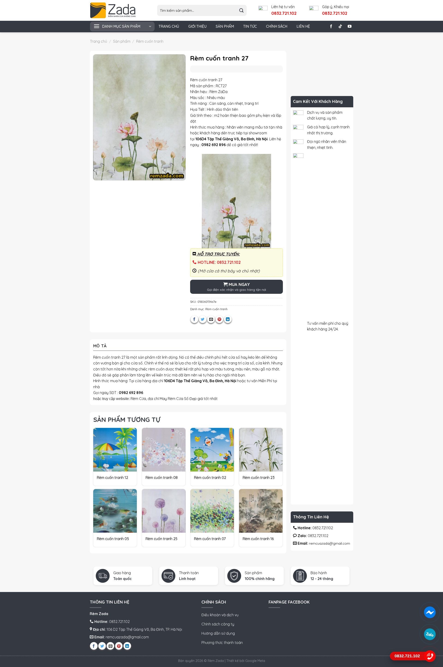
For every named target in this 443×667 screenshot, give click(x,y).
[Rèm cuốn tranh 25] (164, 511)
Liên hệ (303, 26)
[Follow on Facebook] (331, 26)
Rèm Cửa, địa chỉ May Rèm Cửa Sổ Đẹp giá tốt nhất (174, 398)
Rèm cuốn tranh (149, 41)
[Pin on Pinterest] (219, 319)
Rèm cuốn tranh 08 (161, 477)
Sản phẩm (225, 26)
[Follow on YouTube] (349, 26)
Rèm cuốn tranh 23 (258, 477)
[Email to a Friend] (211, 319)
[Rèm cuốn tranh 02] (212, 450)
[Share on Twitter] (203, 319)
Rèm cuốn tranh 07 (210, 538)
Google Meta (255, 661)
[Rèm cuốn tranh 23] (261, 450)
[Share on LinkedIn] (228, 319)
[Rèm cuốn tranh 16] (261, 511)
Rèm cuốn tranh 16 (258, 538)
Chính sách (276, 26)
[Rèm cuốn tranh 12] (115, 450)
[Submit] (241, 10)
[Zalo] (429, 634)
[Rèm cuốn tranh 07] (212, 511)
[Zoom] (99, 174)
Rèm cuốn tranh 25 (161, 538)
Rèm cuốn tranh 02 (210, 477)
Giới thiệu (197, 26)
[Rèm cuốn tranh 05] (115, 511)
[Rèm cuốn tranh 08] (164, 450)
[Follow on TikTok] (340, 26)
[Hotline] (429, 656)
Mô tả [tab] (100, 346)
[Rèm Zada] (116, 10)
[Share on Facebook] (194, 319)
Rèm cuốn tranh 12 (112, 477)
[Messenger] (429, 612)
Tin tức (250, 26)
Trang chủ (169, 26)
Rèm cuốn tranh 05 (113, 538)
